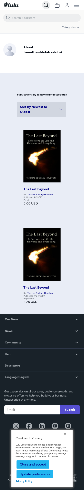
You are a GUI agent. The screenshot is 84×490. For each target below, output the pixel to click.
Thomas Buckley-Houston (40, 194)
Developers (12, 365)
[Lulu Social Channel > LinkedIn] (42, 426)
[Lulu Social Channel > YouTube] (55, 426)
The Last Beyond (36, 189)
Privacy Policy (23, 481)
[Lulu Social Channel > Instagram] (16, 426)
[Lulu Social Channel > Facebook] (29, 426)
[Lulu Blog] (68, 426)
